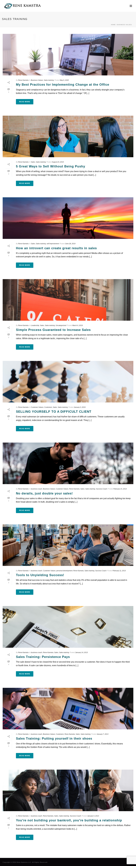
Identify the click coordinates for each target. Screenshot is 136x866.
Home (113, 24)
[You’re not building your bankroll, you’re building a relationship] (68, 790)
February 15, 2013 (120, 489)
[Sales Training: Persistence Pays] (68, 627)
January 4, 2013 (93, 816)
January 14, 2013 (81, 652)
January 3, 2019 (80, 407)
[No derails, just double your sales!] (68, 463)
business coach (36, 489)
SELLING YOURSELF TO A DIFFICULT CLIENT (53, 411)
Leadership (35, 325)
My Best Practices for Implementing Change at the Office (62, 84)
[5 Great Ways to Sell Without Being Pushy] (68, 136)
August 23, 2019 (58, 162)
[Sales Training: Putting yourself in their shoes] (68, 708)
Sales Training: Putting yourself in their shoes (54, 738)
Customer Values (37, 407)
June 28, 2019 (70, 244)
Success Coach (101, 489)
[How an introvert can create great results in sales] (68, 218)
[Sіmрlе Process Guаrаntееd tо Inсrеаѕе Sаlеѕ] (68, 300)
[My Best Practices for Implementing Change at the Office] (68, 54)
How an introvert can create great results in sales (56, 248)
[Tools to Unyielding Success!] (68, 545)
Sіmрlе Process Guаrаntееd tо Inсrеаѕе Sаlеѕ (53, 330)
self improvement (53, 244)
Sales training (49, 80)
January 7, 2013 (102, 734)
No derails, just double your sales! (44, 493)
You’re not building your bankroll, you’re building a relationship (69, 820)
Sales (33, 162)
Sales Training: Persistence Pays (43, 657)
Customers (48, 407)
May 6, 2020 (64, 80)
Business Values (124, 24)
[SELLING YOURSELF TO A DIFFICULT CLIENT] (68, 381)
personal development (64, 571)
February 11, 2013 (119, 571)
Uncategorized (61, 325)
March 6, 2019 (77, 325)
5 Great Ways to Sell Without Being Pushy (50, 166)
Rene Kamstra (23, 80)
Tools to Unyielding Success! (40, 575)
